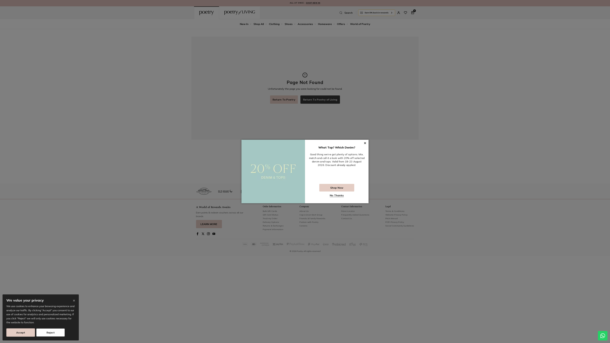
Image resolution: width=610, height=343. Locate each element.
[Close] (74, 301)
